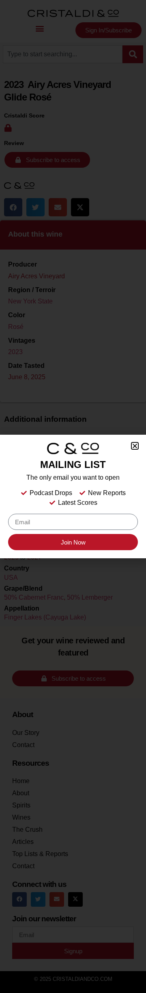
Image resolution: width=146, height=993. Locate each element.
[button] (135, 446)
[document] (73, 496)
